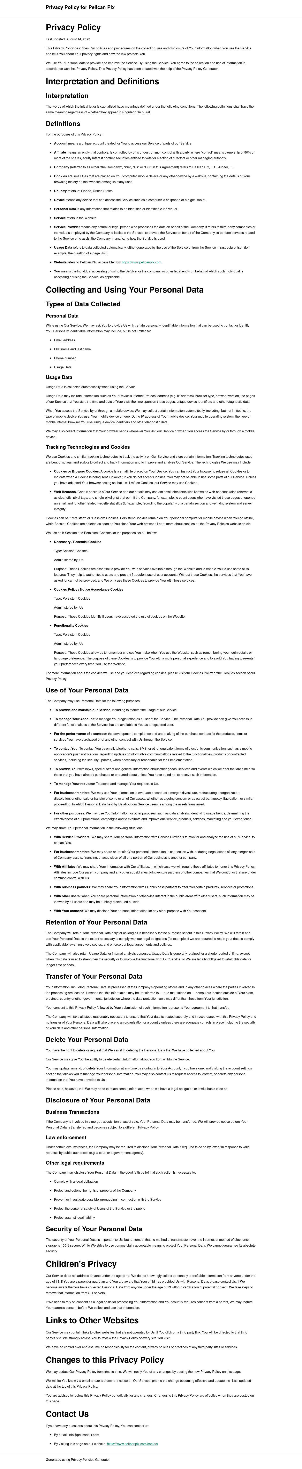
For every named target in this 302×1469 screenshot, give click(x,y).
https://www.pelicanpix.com (141, 262)
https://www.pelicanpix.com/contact (132, 1443)
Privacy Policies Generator (90, 1459)
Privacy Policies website (223, 523)
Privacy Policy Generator (200, 68)
